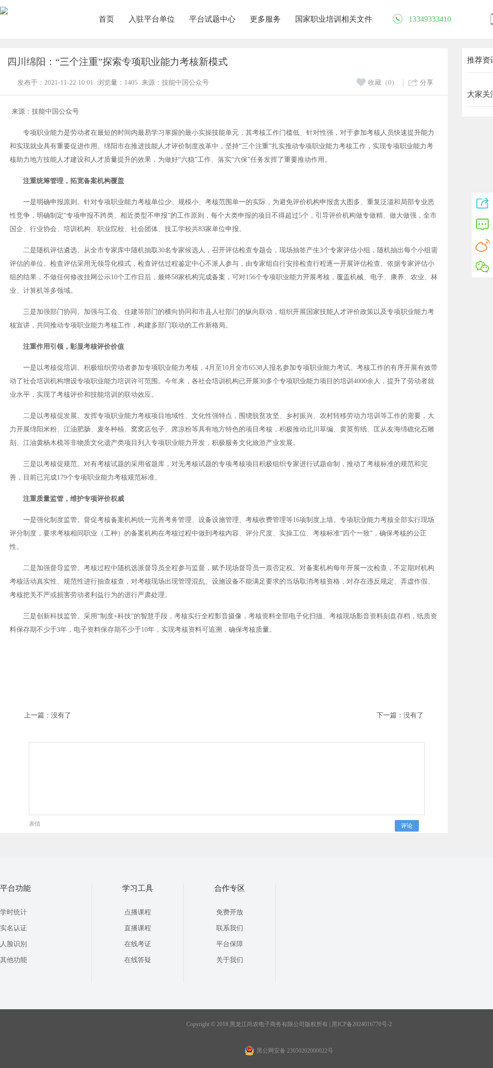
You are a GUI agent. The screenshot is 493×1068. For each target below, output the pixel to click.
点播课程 (137, 912)
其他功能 (13, 960)
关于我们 (229, 960)
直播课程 (137, 928)
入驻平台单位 (152, 19)
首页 (106, 19)
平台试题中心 (212, 19)
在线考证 (137, 944)
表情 (34, 824)
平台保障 (229, 944)
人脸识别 (13, 944)
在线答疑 (137, 960)
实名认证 (13, 928)
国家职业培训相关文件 (333, 19)
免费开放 (229, 912)
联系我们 (229, 928)
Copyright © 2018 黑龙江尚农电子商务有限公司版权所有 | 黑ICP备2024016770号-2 (289, 1024)
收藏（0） (383, 82)
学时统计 (13, 912)
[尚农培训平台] (4, 12)
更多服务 (265, 19)
